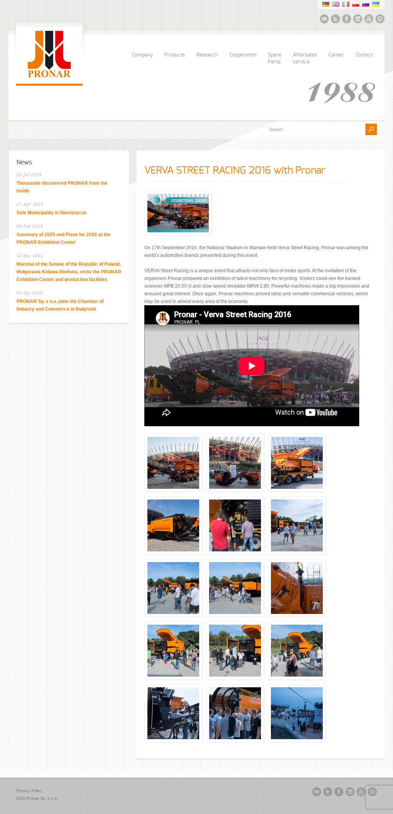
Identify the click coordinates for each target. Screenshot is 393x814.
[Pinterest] (380, 20)
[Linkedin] (357, 20)
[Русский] (365, 4)
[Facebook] (346, 20)
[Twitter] (335, 20)
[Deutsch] (325, 4)
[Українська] (375, 4)
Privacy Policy (29, 790)
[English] (335, 4)
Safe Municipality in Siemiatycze (52, 212)
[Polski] (355, 4)
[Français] (345, 4)
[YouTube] (368, 20)
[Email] (324, 20)
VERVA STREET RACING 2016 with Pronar (234, 170)
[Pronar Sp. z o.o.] (49, 76)
